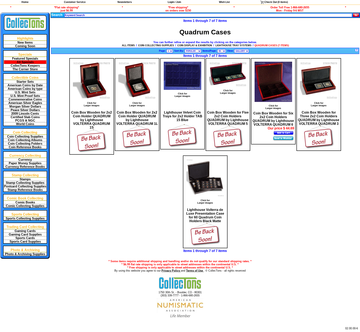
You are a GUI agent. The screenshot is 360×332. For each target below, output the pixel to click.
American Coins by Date (25, 85)
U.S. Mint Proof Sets (25, 96)
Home (25, 2)
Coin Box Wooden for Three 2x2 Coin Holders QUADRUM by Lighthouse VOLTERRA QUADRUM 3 (318, 118)
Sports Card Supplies (25, 241)
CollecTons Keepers (25, 65)
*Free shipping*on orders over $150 (178, 9)
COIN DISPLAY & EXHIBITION (194, 45)
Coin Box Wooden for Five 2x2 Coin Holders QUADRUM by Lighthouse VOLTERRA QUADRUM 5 (228, 118)
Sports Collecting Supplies (25, 218)
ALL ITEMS (128, 45)
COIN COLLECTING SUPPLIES (156, 45)
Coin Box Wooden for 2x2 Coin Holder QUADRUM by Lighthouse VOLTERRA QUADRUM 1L (137, 118)
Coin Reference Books (25, 147)
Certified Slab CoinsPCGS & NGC (25, 118)
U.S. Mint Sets (25, 92)
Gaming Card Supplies (25, 234)
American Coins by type (25, 88)
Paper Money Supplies (25, 163)
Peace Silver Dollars (25, 110)
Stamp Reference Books (25, 190)
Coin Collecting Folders (25, 143)
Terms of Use (195, 270)
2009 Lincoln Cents (25, 113)
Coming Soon (25, 46)
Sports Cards (25, 238)
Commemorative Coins (25, 99)
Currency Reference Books (25, 166)
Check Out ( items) (276, 2)
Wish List (224, 2)
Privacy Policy (171, 270)
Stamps (25, 179)
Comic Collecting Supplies (25, 206)
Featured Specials (25, 58)
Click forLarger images (91, 104)
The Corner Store (25, 69)
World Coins (25, 124)
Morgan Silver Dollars (25, 106)
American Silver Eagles (25, 103)
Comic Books (25, 202)
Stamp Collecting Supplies (25, 182)
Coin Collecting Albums (25, 140)
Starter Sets (25, 81)
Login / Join (174, 2)
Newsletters (125, 2)
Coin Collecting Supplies (25, 136)
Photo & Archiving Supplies (25, 254)
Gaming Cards (25, 231)
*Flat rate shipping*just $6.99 (66, 9)
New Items (25, 42)
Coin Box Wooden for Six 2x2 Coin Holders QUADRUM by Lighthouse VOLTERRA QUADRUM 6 (273, 119)
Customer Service (75, 2)
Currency (25, 159)
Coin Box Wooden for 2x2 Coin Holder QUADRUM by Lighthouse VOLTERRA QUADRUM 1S (91, 120)
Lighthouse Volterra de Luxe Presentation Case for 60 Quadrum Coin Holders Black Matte (205, 215)
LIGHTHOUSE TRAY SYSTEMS (233, 45)
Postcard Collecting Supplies (25, 186)
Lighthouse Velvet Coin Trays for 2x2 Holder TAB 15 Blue (182, 116)
